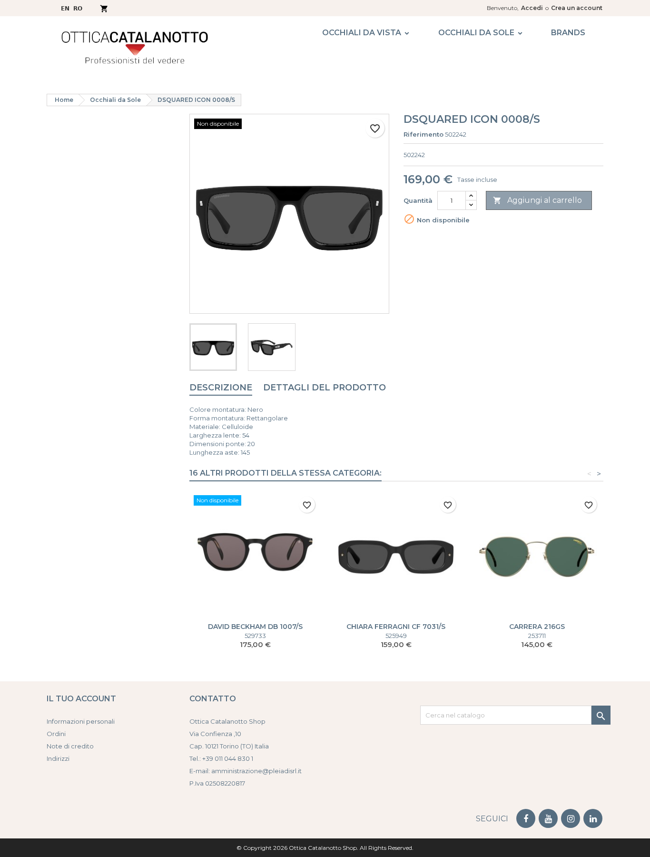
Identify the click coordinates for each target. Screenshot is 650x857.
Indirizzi (58, 758)
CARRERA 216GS (537, 626)
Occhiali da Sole (476, 32)
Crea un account (576, 7)
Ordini (56, 733)
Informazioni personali (81, 721)
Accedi (532, 7)
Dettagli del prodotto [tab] (324, 387)
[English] (65, 7)
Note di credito (70, 746)
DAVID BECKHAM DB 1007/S (255, 626)
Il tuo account (81, 698)
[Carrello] (103, 7)
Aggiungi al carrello (537, 200)
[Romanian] (78, 7)
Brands (568, 32)
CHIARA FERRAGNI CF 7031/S (395, 626)
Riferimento (423, 134)
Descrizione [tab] (220, 387)
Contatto (212, 698)
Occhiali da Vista (361, 32)
